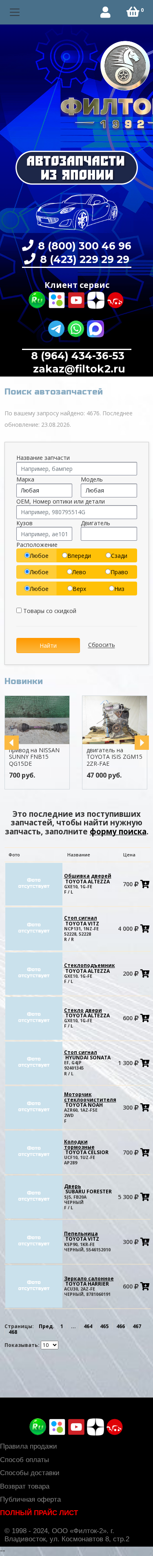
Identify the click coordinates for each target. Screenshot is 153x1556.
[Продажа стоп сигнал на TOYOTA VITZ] (33, 928)
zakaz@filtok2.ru (77, 369)
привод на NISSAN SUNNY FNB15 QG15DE (34, 757)
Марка (25, 479)
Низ (119, 589)
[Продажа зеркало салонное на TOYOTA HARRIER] (33, 1285)
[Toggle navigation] (14, 12)
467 (137, 1326)
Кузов (24, 523)
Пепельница (81, 1236)
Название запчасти (43, 457)
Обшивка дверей (87, 878)
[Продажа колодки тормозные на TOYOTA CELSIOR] (33, 1151)
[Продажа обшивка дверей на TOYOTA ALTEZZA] (33, 883)
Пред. (46, 1326)
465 (104, 1326)
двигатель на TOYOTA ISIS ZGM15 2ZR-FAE (114, 757)
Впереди (79, 556)
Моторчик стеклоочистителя (90, 1099)
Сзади (119, 556)
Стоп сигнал (81, 920)
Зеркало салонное (89, 1281)
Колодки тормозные (86, 1147)
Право (119, 572)
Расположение (37, 544)
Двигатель (95, 523)
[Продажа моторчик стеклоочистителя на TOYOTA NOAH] (33, 1106)
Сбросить (101, 645)
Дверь (88, 1189)
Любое (39, 556)
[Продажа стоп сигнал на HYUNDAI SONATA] (33, 1062)
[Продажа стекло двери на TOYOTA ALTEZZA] (33, 1017)
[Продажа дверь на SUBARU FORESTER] (33, 1196)
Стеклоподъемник (89, 968)
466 (120, 1326)
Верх (79, 589)
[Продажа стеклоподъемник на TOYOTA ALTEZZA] (33, 973)
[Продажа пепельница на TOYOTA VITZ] (33, 1241)
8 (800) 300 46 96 (83, 246)
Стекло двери (87, 1013)
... (73, 1326)
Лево (79, 572)
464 (88, 1326)
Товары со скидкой (49, 611)
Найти (48, 645)
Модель (92, 479)
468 (13, 1332)
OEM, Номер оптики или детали (60, 501)
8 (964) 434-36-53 (77, 356)
